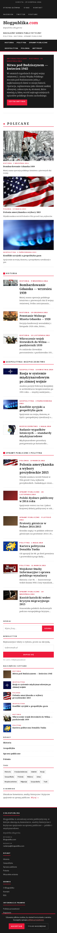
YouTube (33, 14)
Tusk (45, 782)
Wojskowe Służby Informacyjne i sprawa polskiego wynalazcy (34, 572)
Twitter (20, 14)
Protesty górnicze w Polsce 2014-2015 (32, 525)
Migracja (24, 782)
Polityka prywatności (18, 660)
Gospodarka (35, 782)
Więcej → (35, 798)
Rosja (42, 772)
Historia (9, 42)
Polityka (21, 42)
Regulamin (7, 913)
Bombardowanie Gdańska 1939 (19, 166)
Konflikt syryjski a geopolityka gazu (22, 255)
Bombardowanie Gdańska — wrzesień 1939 (35, 289)
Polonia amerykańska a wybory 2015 (22, 212)
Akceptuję (16, 926)
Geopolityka (11, 48)
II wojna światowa (20, 772)
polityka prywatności (35, 920)
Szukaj (47, 628)
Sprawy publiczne (38, 42)
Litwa (39, 777)
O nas (26, 8)
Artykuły (37, 48)
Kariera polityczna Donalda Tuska (32, 548)
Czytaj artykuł (17, 101)
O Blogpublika (8, 888)
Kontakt (38, 8)
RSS (4, 895)
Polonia (25, 48)
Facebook (8, 14)
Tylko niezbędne (37, 926)
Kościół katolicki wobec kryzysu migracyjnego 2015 (35, 601)
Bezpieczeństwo (11, 782)
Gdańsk (34, 772)
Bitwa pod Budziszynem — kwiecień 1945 (27, 66)
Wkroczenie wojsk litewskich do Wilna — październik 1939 (34, 342)
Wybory (30, 777)
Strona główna (11, 8)
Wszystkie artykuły (10, 874)
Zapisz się (28, 655)
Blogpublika (20, 23)
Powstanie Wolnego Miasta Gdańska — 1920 (35, 317)
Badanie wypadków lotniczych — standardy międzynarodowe (35, 433)
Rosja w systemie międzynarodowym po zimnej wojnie (34, 377)
